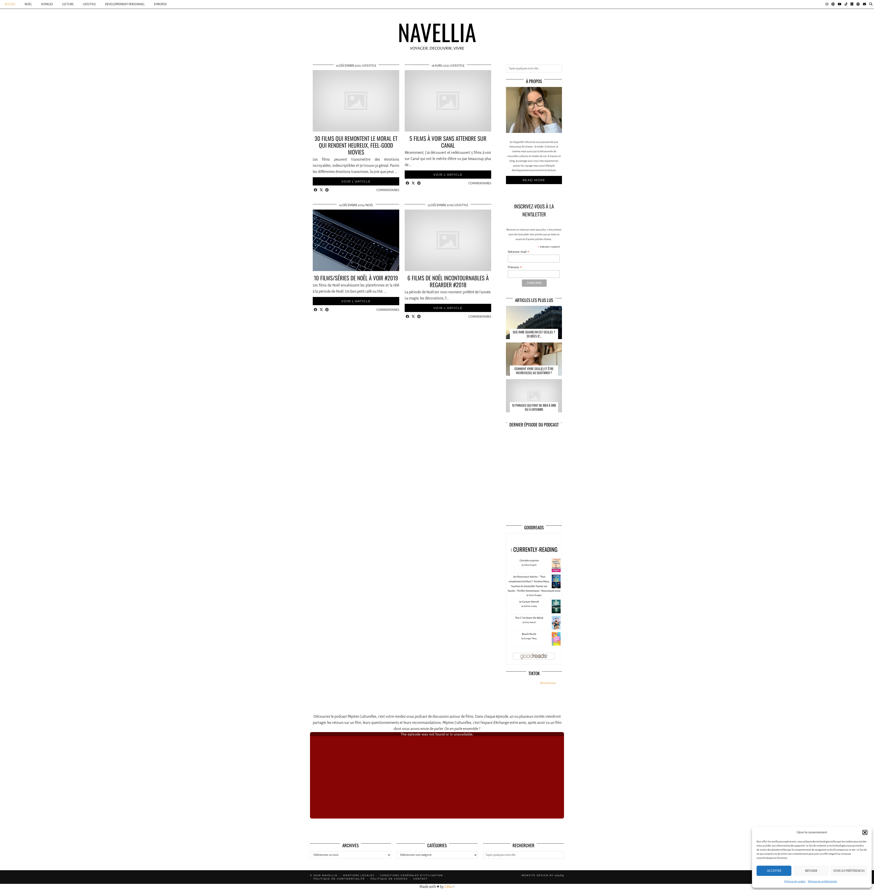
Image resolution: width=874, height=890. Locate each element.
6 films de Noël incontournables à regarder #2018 (448, 281)
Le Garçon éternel (529, 601)
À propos (160, 4)
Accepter (774, 870)
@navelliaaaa (548, 683)
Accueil (10, 4)
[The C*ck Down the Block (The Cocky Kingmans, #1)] (556, 629)
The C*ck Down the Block (529, 617)
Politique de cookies (794, 881)
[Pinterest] (833, 4)
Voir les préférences (849, 870)
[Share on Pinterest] (327, 190)
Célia (448, 887)
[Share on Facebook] (315, 190)
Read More (534, 180)
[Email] (864, 4)
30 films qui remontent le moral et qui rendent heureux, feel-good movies (356, 145)
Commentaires (387, 190)
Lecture (68, 4)
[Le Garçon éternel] (556, 612)
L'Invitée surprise (529, 560)
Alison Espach (530, 565)
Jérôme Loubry (530, 606)
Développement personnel (125, 4)
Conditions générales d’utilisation (411, 875)
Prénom (515, 267)
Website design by (542, 875)
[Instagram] (827, 4)
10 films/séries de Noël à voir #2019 (356, 278)
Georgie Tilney (530, 638)
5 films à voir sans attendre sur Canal (447, 141)
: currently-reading (534, 549)
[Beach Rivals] (556, 645)
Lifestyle (89, 4)
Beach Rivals (529, 634)
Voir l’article (356, 181)
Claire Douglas (535, 595)
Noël (28, 4)
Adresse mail (518, 252)
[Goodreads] (852, 4)
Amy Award (530, 622)
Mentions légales (358, 875)
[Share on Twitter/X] (321, 190)
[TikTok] (846, 4)
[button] (865, 832)
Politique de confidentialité (822, 881)
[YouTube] (839, 4)
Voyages (47, 4)
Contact (420, 878)
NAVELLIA (437, 32)
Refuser (811, 870)
